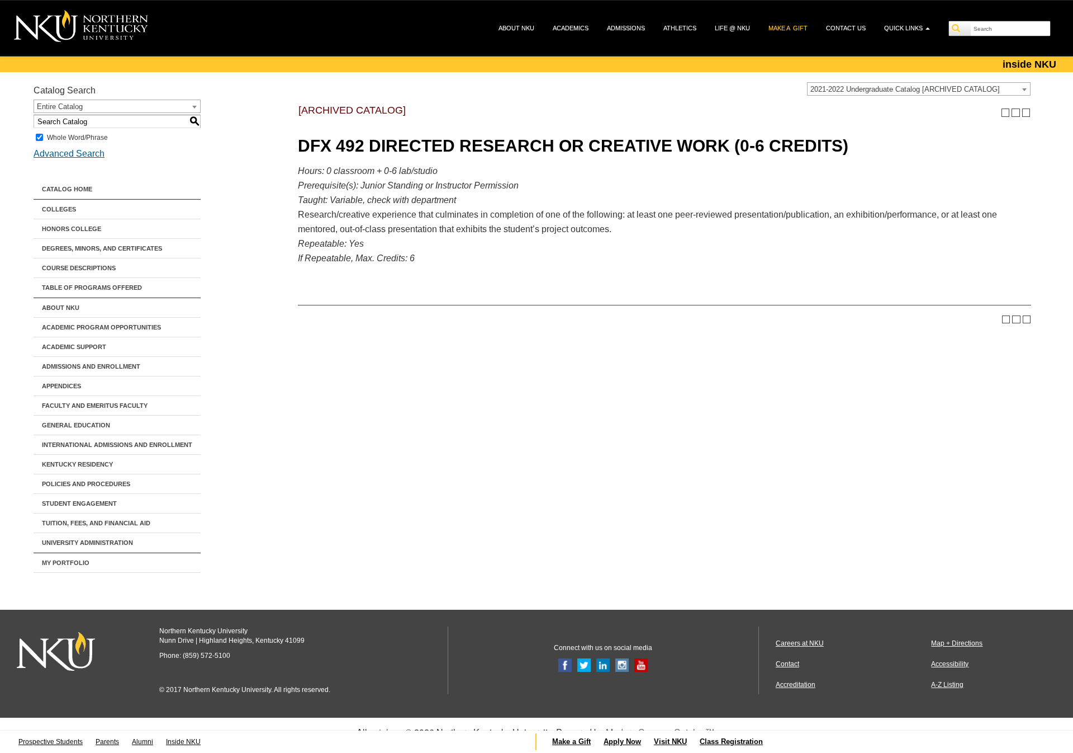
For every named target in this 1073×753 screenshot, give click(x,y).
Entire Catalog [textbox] (60, 106)
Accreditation (795, 685)
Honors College (71, 228)
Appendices (61, 386)
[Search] (960, 28)
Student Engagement (79, 503)
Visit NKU (670, 741)
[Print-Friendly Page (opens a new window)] (1016, 113)
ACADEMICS (570, 28)
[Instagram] (622, 665)
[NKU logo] (81, 28)
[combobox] (919, 89)
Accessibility (949, 664)
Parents (107, 742)
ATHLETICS (679, 28)
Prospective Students (50, 742)
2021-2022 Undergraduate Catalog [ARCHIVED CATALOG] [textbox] (905, 89)
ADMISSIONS (626, 28)
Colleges (59, 209)
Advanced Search (69, 153)
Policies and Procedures (86, 484)
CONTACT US (846, 28)
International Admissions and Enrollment (117, 444)
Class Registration (731, 741)
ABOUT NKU (516, 28)
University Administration (87, 542)
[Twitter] (584, 665)
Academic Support (74, 346)
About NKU (60, 307)
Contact (787, 664)
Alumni (142, 742)
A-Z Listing (947, 685)
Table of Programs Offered (92, 287)
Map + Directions (956, 643)
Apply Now (622, 741)
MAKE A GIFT (788, 28)
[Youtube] (641, 665)
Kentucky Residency (77, 464)
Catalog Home (67, 189)
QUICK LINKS (904, 28)
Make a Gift (571, 741)
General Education (76, 425)
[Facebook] (565, 665)
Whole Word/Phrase (77, 138)
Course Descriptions (79, 268)
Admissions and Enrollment (91, 366)
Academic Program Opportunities (101, 327)
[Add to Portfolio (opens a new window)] (1005, 113)
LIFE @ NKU (732, 28)
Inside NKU (183, 742)
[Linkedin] (603, 665)
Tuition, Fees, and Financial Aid (96, 523)
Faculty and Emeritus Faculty (95, 405)
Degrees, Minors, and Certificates (102, 248)
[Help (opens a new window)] (1026, 113)
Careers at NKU (800, 643)
